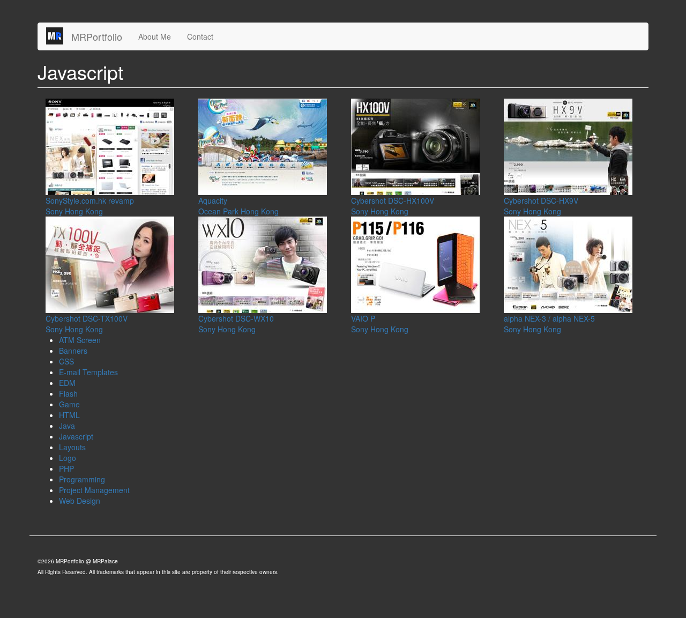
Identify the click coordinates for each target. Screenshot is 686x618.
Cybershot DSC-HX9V (541, 200)
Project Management (94, 490)
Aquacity (212, 200)
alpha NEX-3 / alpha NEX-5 (549, 318)
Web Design (79, 500)
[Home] (58, 35)
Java (67, 425)
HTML (69, 414)
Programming (82, 479)
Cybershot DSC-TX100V (87, 318)
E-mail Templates (88, 372)
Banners (73, 350)
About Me (154, 36)
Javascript (76, 436)
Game (69, 404)
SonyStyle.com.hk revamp (90, 200)
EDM (67, 382)
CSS (66, 361)
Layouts (72, 447)
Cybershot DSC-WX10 (236, 318)
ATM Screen (80, 339)
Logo (67, 457)
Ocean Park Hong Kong (238, 211)
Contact (200, 36)
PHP (66, 468)
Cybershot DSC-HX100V (392, 200)
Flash (68, 393)
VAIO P (363, 318)
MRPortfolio (96, 36)
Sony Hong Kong (74, 211)
